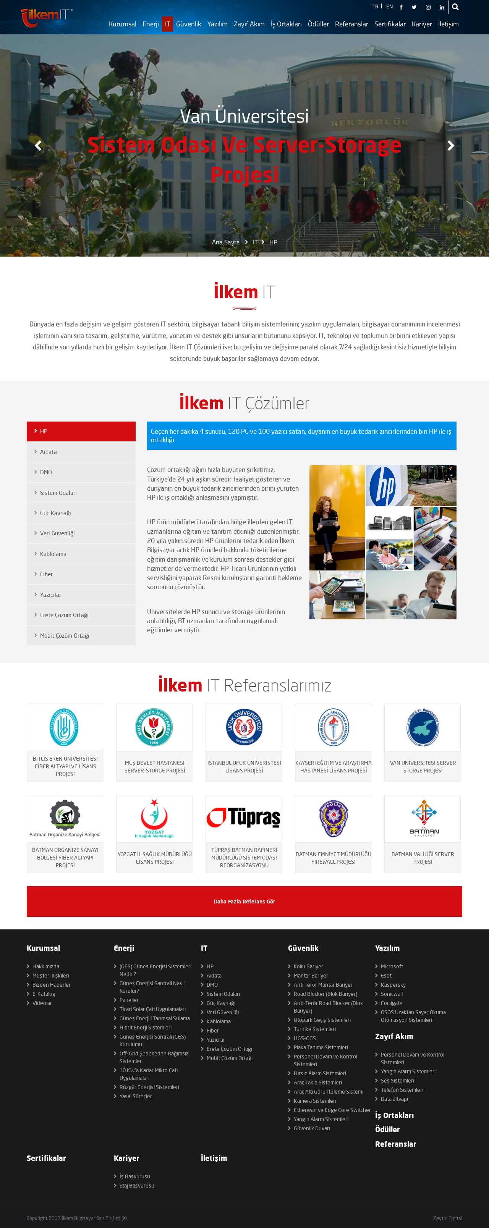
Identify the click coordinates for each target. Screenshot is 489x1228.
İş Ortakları (286, 24)
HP (273, 242)
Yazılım (217, 24)
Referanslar (351, 24)
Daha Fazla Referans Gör (244, 901)
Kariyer (422, 24)
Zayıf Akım (249, 24)
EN (389, 6)
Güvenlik (188, 24)
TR (375, 6)
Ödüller (318, 24)
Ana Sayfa (226, 242)
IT (167, 24)
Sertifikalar (390, 24)
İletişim (448, 24)
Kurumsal (122, 24)
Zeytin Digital (447, 1218)
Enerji (150, 24)
